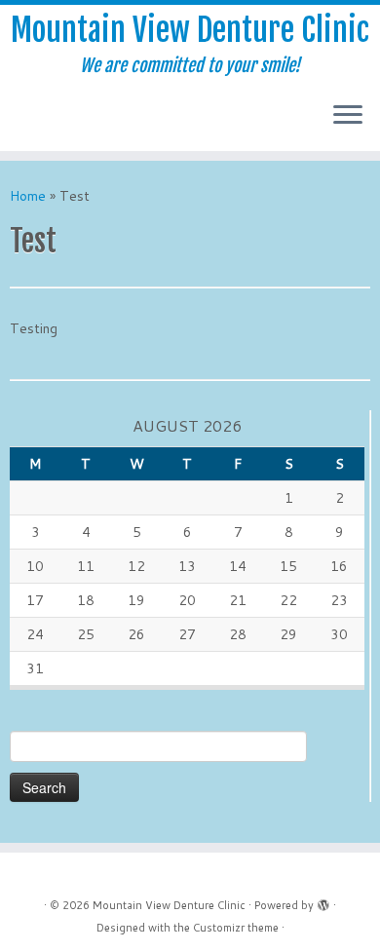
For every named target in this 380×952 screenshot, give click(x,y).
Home (28, 196)
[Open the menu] (347, 116)
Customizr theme (236, 927)
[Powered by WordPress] (323, 901)
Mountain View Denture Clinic (190, 30)
